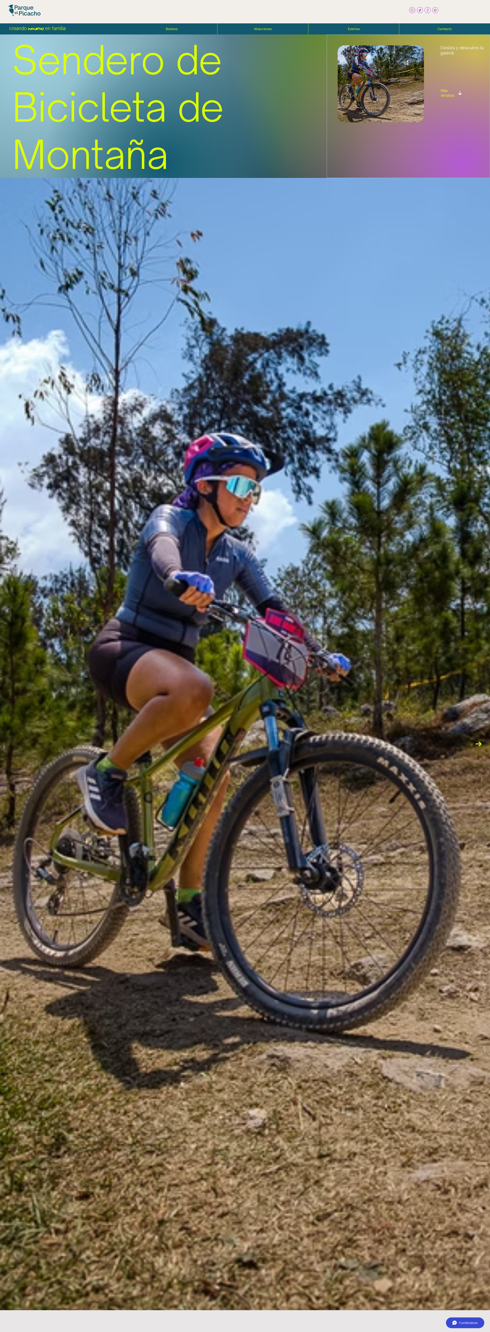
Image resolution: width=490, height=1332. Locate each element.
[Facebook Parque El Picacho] (428, 10)
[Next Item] (478, 744)
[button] (171, 28)
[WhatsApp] (435, 10)
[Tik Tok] (420, 10)
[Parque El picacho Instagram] (412, 10)
